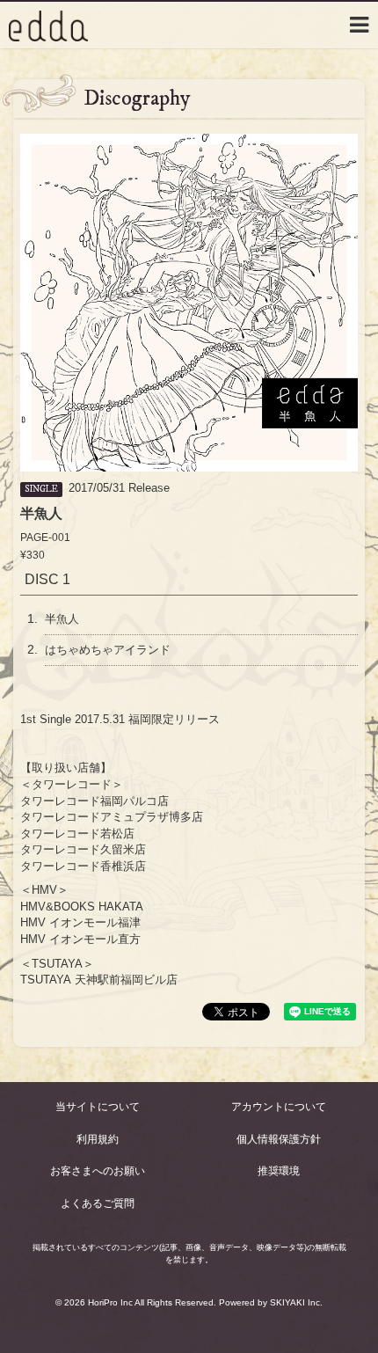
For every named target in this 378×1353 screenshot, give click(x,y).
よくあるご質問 (97, 1203)
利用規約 (97, 1139)
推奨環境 (279, 1171)
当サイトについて (97, 1106)
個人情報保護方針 (278, 1139)
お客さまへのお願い (97, 1171)
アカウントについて (278, 1106)
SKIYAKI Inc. (296, 1302)
